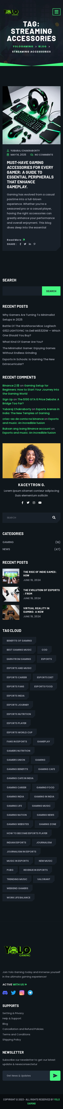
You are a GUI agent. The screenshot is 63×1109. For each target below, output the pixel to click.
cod (44, 649)
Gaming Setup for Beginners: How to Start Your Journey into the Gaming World (31, 390)
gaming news (45, 815)
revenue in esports (36, 870)
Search (9, 280)
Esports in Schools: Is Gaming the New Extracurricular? (29, 361)
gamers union (16, 760)
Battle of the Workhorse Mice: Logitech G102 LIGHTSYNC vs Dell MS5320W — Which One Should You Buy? (31, 330)
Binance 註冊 (11, 386)
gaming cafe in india (20, 778)
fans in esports (17, 741)
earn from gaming (19, 659)
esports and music (19, 668)
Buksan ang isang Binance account (27, 429)
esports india (16, 695)
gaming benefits (17, 769)
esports (46, 659)
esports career (17, 677)
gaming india (15, 796)
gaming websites (18, 824)
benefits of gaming (19, 640)
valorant (43, 879)
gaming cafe (46, 769)
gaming (40, 760)
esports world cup (19, 732)
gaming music (41, 806)
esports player (16, 723)
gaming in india (44, 796)
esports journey (18, 705)
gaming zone (47, 824)
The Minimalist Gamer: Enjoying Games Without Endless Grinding (29, 350)
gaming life (14, 806)
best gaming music (19, 649)
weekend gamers (17, 888)
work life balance (18, 897)
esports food (43, 686)
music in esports (18, 861)
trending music (17, 879)
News (6, 549)
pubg (10, 870)
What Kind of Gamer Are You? (23, 342)
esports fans (15, 686)
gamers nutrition (18, 750)
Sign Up (8, 399)
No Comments (44, 155)
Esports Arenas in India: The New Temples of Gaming (31, 411)
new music (45, 861)
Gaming (8, 542)
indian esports (16, 842)
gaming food (45, 787)
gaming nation (17, 815)
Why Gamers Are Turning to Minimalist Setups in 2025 (29, 317)
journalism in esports (21, 851)
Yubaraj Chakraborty (25, 150)
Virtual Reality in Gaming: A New (36, 610)
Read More (14, 239)
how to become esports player (27, 833)
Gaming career (16, 787)
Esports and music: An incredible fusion (31, 421)
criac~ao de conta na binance (23, 419)
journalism (44, 842)
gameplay (43, 741)
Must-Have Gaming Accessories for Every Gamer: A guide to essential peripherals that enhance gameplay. (30, 174)
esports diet (45, 677)
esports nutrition (19, 714)
